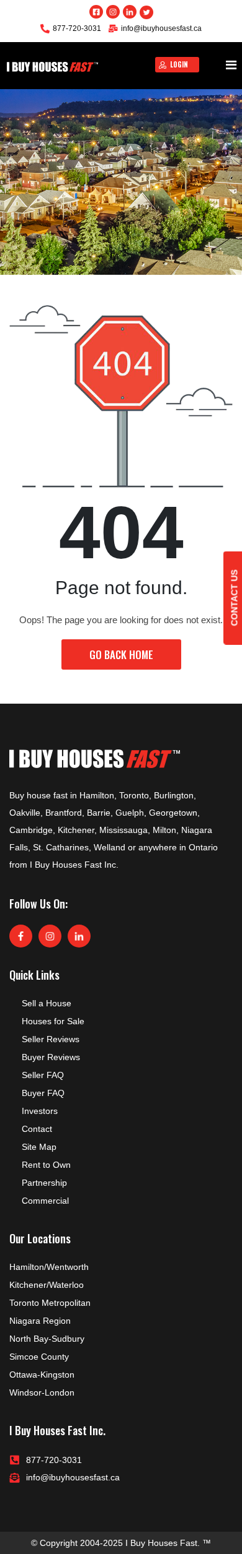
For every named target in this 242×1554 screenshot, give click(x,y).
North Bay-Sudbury (46, 1339)
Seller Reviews (50, 1039)
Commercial (45, 1201)
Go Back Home (121, 654)
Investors (40, 1111)
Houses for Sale (53, 1021)
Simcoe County (39, 1357)
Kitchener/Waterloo (46, 1285)
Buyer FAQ (43, 1093)
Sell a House (46, 1003)
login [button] (179, 64)
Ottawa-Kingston (41, 1374)
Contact (37, 1129)
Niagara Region (40, 1321)
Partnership (44, 1183)
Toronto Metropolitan (50, 1303)
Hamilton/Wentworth (49, 1267)
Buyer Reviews (51, 1057)
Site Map (39, 1147)
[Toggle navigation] (231, 65)
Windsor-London (41, 1392)
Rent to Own (46, 1165)
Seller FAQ (43, 1075)
